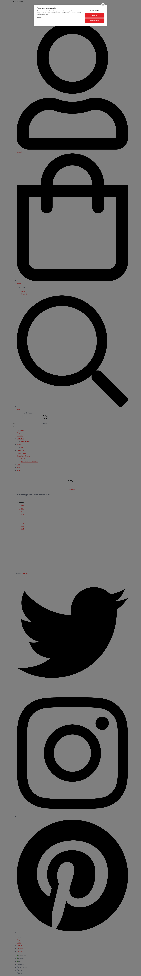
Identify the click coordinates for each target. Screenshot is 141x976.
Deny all (94, 15)
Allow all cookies (94, 20)
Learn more (40, 17)
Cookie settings (94, 10)
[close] (103, 4)
